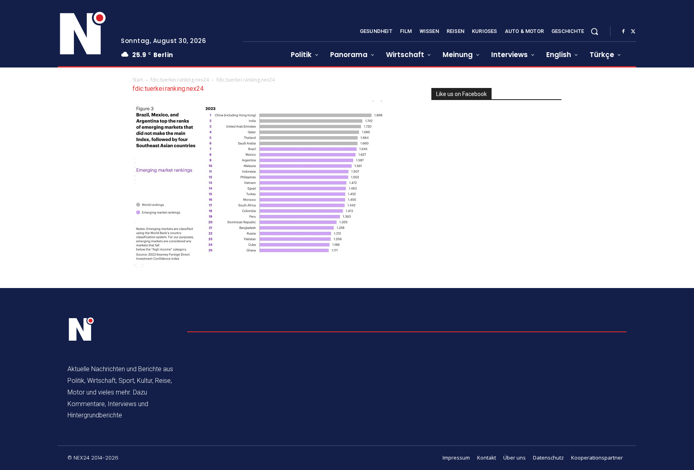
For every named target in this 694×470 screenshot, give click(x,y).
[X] (633, 32)
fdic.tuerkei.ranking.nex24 (180, 79)
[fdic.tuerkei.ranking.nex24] (261, 268)
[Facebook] (623, 32)
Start (138, 79)
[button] (594, 31)
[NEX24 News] (83, 33)
